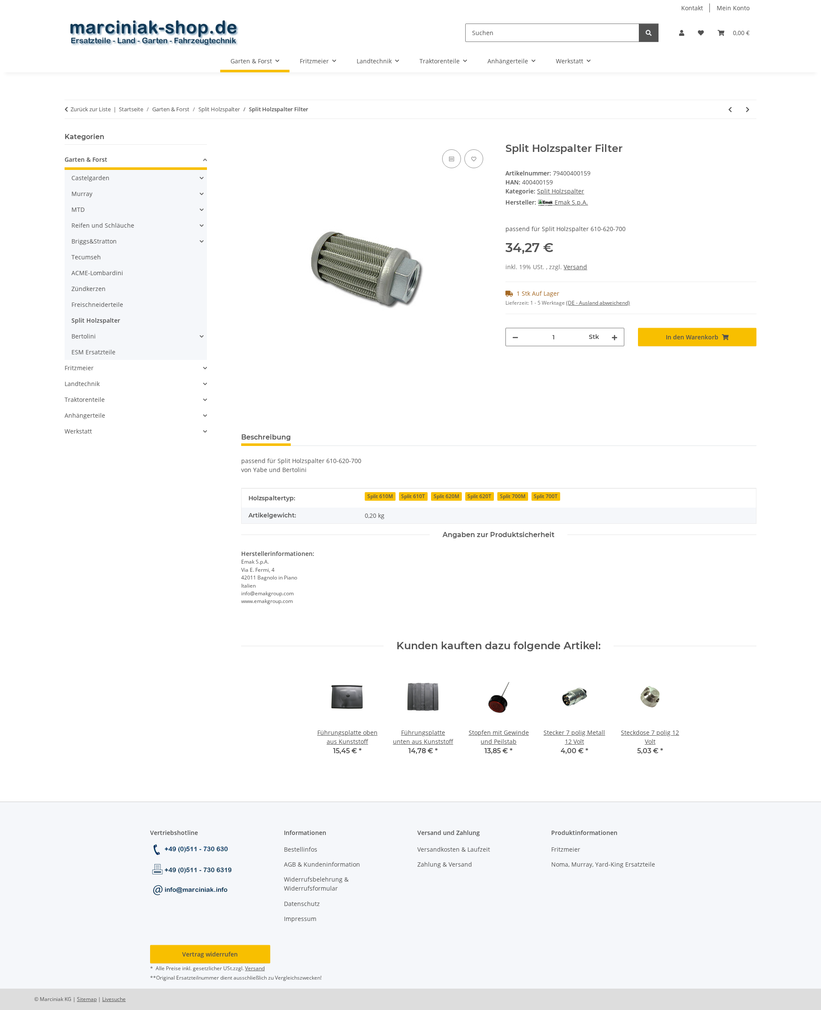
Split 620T (479, 496)
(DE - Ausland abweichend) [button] (598, 302)
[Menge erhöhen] (614, 337)
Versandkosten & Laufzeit (453, 849)
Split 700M (513, 496)
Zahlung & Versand (444, 864)
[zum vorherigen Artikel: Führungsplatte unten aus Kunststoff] (730, 109)
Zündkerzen (88, 289)
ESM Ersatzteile (93, 352)
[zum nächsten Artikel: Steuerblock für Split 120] (747, 109)
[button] (681, 33)
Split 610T (413, 496)
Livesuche (114, 999)
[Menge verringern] (515, 337)
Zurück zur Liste (91, 109)
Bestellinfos (300, 849)
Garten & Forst (86, 159)
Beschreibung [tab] (266, 437)
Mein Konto (733, 8)
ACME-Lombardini (97, 273)
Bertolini (83, 336)
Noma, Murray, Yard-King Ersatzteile (603, 864)
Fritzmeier (79, 368)
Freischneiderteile (97, 304)
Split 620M (446, 496)
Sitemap (87, 999)
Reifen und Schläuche (102, 225)
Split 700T (546, 496)
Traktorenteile (85, 399)
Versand (575, 267)
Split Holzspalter (560, 191)
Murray (81, 194)
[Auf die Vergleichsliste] (451, 158)
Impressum (300, 919)
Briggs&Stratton (94, 241)
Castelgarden (90, 178)
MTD (78, 209)
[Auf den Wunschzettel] (473, 158)
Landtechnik (82, 384)
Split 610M (380, 496)
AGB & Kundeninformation (322, 864)
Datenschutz (302, 904)
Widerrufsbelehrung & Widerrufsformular (316, 883)
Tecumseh (86, 257)
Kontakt (692, 8)
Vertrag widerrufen (210, 954)
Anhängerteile (85, 415)
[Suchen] (649, 33)
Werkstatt (78, 431)
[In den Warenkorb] (248, 138)
